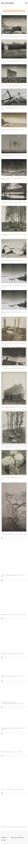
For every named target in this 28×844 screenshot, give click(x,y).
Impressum (4, 837)
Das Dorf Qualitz (7, 3)
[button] (26, 3)
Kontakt (3, 840)
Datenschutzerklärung (17, 837)
